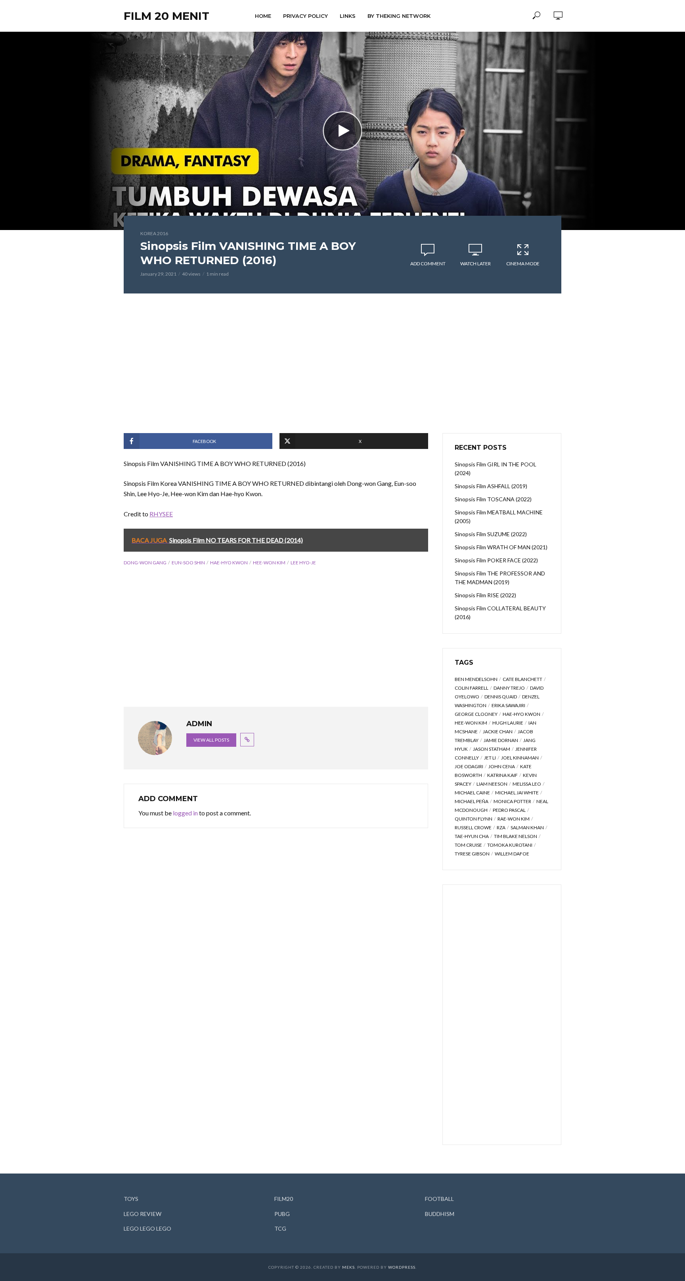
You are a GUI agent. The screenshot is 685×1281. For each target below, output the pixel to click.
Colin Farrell (471, 688)
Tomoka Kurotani (509, 845)
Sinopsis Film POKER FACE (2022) (496, 560)
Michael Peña (471, 801)
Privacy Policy (305, 16)
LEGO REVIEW (142, 1213)
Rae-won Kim (513, 819)
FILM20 (283, 1198)
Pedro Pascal (509, 810)
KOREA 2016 (154, 233)
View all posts (211, 740)
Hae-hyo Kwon (229, 563)
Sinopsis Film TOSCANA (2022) (493, 499)
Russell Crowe (473, 827)
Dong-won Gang (145, 563)
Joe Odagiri (469, 766)
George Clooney (476, 714)
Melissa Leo (527, 784)
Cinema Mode (523, 264)
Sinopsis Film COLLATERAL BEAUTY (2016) (500, 612)
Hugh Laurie (507, 723)
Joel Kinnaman (520, 758)
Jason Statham (491, 749)
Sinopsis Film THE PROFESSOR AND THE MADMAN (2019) (500, 577)
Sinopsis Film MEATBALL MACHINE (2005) (499, 516)
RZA (501, 827)
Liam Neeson (491, 784)
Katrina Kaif (502, 775)
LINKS (348, 16)
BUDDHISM (439, 1213)
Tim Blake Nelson (515, 836)
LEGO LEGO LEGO (147, 1228)
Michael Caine (472, 793)
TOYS (131, 1198)
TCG (280, 1228)
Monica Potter (512, 801)
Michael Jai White (517, 793)
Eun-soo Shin (188, 563)
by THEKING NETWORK (399, 16)
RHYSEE (161, 514)
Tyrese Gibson (472, 854)
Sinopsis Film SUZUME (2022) (491, 534)
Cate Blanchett (522, 679)
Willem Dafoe (512, 854)
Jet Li (490, 758)
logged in (185, 813)
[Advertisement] (342, 363)
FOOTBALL (439, 1198)
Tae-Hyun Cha (472, 836)
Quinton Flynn (473, 819)
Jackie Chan (498, 731)
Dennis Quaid (500, 697)
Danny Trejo (509, 688)
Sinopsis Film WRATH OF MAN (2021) (501, 547)
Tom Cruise (468, 845)
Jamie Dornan (501, 740)
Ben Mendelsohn (476, 679)
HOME (263, 16)
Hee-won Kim (269, 563)
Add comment (428, 264)
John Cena (501, 766)
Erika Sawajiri (508, 705)
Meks (348, 1267)
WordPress (401, 1267)
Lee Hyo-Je (303, 563)
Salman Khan (527, 827)
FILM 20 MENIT (166, 15)
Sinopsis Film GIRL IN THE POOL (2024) (495, 468)
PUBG (282, 1213)
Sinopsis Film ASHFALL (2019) (491, 486)
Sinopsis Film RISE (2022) (485, 595)
